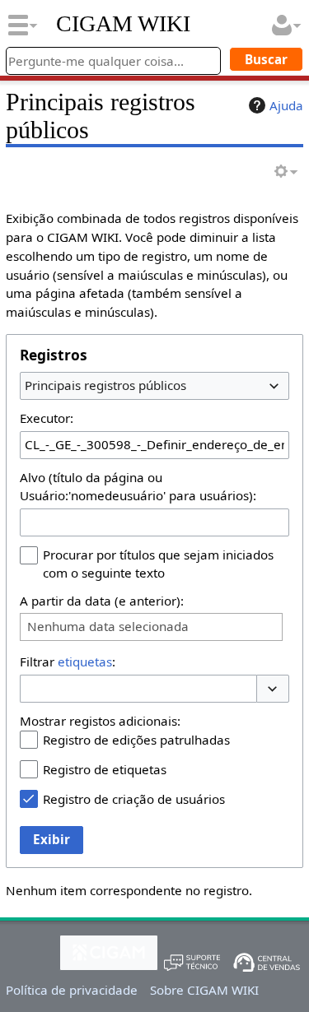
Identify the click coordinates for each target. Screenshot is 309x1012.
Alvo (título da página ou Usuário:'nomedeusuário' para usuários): (138, 486)
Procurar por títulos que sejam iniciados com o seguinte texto (158, 563)
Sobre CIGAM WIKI (204, 990)
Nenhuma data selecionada (108, 626)
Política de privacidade (72, 990)
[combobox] (154, 386)
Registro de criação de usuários (134, 799)
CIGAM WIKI (123, 23)
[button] (272, 689)
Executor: (46, 418)
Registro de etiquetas (104, 769)
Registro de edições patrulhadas (136, 739)
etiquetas (85, 661)
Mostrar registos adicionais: (100, 721)
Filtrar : (67, 661)
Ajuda (286, 105)
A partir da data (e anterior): (102, 600)
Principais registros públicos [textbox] (105, 385)
